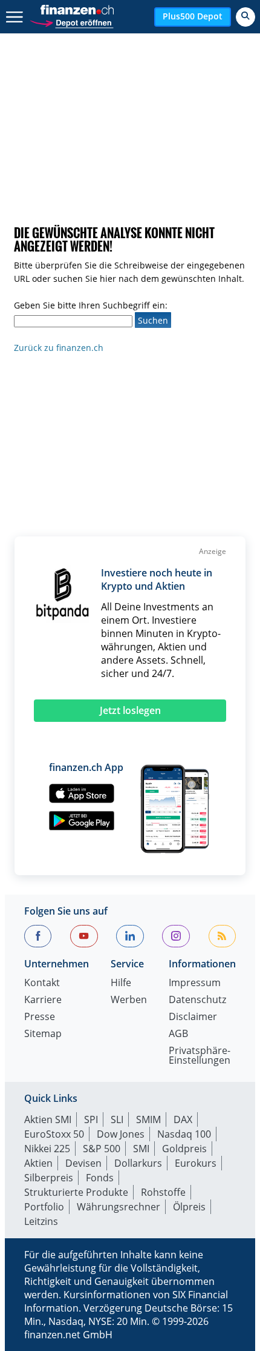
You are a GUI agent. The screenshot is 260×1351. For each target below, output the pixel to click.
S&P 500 (101, 1148)
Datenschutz (197, 1000)
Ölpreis (189, 1206)
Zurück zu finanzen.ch (58, 347)
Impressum (195, 983)
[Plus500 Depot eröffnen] (71, 21)
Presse (39, 1017)
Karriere (43, 1000)
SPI (91, 1119)
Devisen (83, 1163)
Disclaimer (193, 1017)
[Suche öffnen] (245, 17)
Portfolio (44, 1206)
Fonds (100, 1177)
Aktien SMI (47, 1119)
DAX (183, 1119)
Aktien (38, 1163)
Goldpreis (184, 1148)
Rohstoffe (163, 1192)
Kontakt (42, 983)
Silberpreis (48, 1177)
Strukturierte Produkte (76, 1192)
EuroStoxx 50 (54, 1134)
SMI (141, 1148)
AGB (178, 1034)
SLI (117, 1119)
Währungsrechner (118, 1206)
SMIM (148, 1119)
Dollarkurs (138, 1163)
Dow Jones (121, 1134)
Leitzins (41, 1221)
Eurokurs (195, 1163)
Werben (129, 1000)
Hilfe (121, 983)
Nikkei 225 (47, 1148)
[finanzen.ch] (77, 10)
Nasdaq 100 (184, 1134)
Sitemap (43, 1034)
